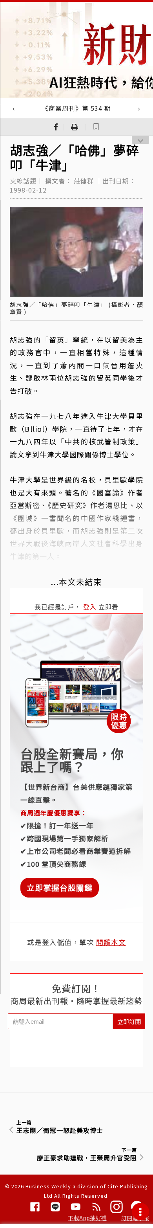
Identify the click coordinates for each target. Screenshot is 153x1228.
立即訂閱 (129, 1021)
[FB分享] (56, 127)
